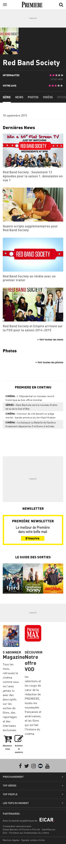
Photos (33, 97)
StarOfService (48, 829)
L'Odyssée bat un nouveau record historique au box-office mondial (30, 398)
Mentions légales (11, 840)
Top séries (9, 785)
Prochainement (13, 776)
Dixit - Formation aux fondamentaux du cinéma (26, 832)
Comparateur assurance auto (17, 826)
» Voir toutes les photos (49, 362)
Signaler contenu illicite (33, 840)
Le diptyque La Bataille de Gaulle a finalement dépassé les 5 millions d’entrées (31, 424)
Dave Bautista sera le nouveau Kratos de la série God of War (31, 406)
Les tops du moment (16, 803)
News (19, 97)
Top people (10, 794)
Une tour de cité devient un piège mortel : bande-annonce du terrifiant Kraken (31, 415)
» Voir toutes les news (50, 339)
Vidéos (48, 97)
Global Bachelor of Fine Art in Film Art (21, 829)
